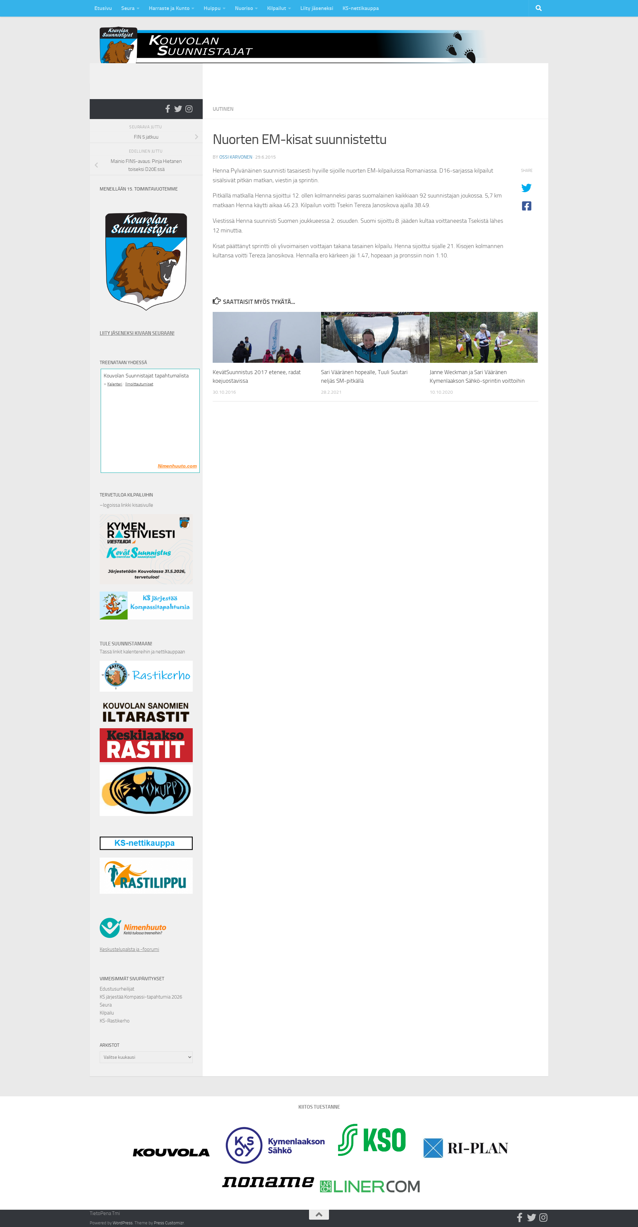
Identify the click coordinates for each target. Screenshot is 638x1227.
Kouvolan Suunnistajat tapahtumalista (146, 375)
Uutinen (223, 109)
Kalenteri (114, 384)
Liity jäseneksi (316, 8)
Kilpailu (107, 1013)
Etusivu (103, 8)
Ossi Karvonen (235, 157)
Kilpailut (276, 8)
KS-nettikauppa (361, 8)
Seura (128, 8)
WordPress (123, 1222)
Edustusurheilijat (117, 989)
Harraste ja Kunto (169, 8)
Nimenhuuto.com (177, 466)
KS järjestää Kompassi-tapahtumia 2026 (141, 997)
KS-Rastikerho (115, 1021)
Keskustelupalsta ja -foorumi (129, 949)
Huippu (212, 8)
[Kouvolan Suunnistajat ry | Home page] (299, 49)
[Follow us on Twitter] (178, 109)
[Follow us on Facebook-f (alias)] (167, 109)
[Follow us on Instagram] (189, 109)
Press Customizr (169, 1222)
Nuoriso (244, 8)
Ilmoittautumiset (139, 384)
